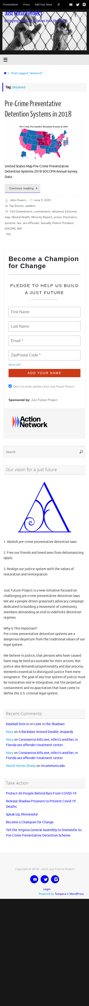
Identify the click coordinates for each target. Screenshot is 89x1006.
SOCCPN (10, 229)
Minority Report (41, 217)
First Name (19, 309)
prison (58, 217)
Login (47, 885)
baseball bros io (17, 720)
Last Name (19, 323)
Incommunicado (53, 762)
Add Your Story (43, 4)
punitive (10, 223)
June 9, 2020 (42, 200)
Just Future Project (23, 13)
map (7, 217)
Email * (16, 338)
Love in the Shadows (49, 720)
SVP (19, 229)
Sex (19, 223)
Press (26, 4)
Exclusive (71, 211)
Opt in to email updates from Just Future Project (43, 384)
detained (58, 211)
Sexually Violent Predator (57, 223)
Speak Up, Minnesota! (22, 810)
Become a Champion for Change (30, 818)
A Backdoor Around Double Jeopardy (46, 728)
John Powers (18, 200)
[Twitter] (76, 4)
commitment (42, 211)
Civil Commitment (21, 211)
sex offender (31, 223)
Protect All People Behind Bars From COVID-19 (41, 789)
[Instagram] (83, 4)
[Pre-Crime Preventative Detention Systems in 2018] (44, 141)
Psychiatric (70, 217)
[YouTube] (70, 4)
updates (30, 206)
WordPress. (77, 890)
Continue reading (21, 188)
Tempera (60, 890)
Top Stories (16, 206)
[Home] (4, 73)
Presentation (10, 4)
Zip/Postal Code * (24, 352)
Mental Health (21, 217)
